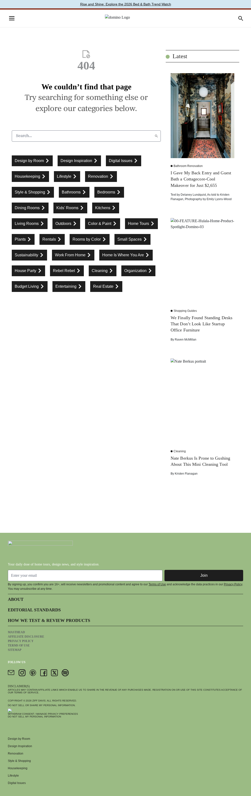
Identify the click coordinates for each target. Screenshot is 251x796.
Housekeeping (17, 768)
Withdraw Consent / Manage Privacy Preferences (43, 714)
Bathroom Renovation (188, 166)
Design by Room (19, 739)
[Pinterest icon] (32, 672)
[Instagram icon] (22, 672)
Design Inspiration (20, 746)
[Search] (156, 136)
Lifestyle (13, 775)
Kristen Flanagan (186, 473)
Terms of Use (157, 584)
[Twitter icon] (54, 672)
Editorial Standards (34, 609)
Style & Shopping (19, 761)
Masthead (16, 632)
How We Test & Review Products (49, 620)
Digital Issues (17, 783)
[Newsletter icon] (11, 672)
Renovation (15, 753)
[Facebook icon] (43, 672)
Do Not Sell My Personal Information (34, 716)
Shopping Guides (185, 311)
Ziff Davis (39, 700)
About (16, 599)
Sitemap (14, 650)
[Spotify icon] (65, 672)
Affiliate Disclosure (26, 636)
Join (204, 575)
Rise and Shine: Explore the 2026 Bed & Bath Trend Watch (125, 4)
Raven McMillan (185, 339)
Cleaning (180, 451)
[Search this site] (240, 18)
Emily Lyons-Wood (219, 199)
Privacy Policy (233, 584)
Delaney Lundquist (193, 194)
